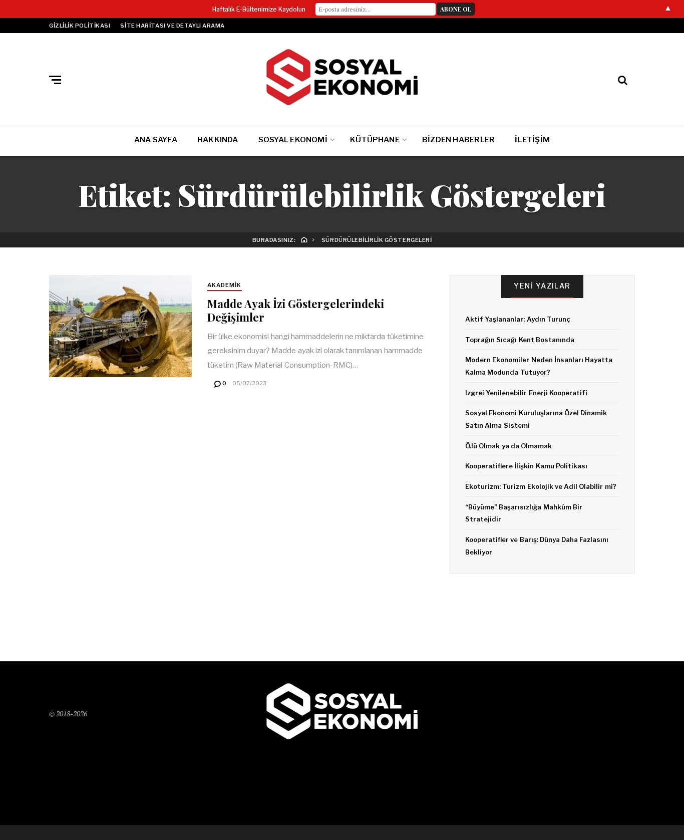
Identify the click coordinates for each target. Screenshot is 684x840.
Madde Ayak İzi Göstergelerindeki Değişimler (295, 310)
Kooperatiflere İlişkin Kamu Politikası (526, 466)
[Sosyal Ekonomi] (342, 77)
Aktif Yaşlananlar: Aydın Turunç (517, 319)
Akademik (224, 285)
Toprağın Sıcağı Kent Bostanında (519, 340)
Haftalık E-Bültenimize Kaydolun (258, 9)
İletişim (532, 139)
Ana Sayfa (155, 139)
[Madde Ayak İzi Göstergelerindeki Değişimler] (120, 326)
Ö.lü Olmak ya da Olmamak (508, 446)
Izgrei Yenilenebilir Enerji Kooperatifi (526, 393)
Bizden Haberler (458, 139)
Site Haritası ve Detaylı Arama (172, 25)
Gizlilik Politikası (79, 25)
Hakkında (217, 139)
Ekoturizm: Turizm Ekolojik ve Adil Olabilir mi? (540, 486)
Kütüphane (375, 139)
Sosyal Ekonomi (292, 139)
